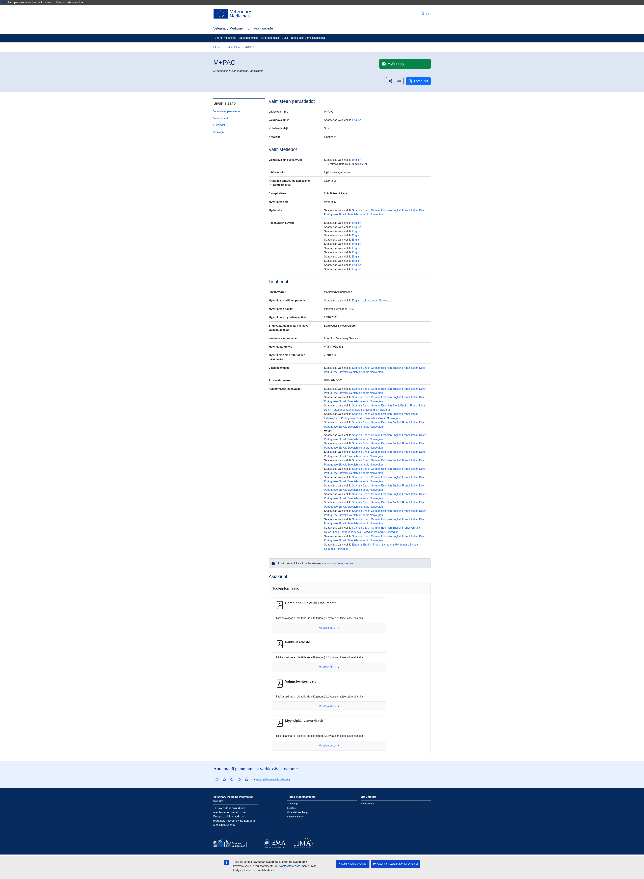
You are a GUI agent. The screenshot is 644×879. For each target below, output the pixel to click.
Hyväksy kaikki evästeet (353, 863)
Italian (414, 210)
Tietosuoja (292, 803)
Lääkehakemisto (248, 37)
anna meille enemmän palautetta (273, 779)
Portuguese (331, 214)
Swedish (352, 214)
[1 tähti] (217, 779)
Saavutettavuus (295, 816)
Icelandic (363, 214)
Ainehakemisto (270, 37)
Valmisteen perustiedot (226, 111)
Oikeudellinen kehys (297, 812)
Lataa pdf (421, 81)
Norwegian (376, 214)
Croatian (416, 527)
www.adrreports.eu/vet (340, 563)
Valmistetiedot (221, 118)
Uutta (285, 37)
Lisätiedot (219, 125)
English (356, 120)
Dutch (422, 210)
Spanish (357, 210)
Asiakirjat (218, 132)
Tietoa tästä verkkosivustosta (308, 37)
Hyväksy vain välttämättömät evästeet (395, 863)
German (376, 210)
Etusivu (217, 47)
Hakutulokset (233, 47)
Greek (396, 405)
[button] (395, 81)
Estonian (386, 210)
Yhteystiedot (367, 803)
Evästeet (291, 808)
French (406, 210)
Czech (366, 210)
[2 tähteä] (220, 779)
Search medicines (225, 37)
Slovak (342, 214)
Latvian (374, 300)
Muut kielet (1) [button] (327, 627)
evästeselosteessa (289, 866)
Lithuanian (388, 544)
